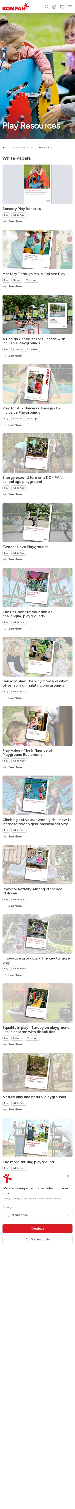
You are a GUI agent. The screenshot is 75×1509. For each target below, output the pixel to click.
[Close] (68, 1176)
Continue (37, 1228)
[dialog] (37, 754)
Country (7, 1207)
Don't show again (37, 1239)
